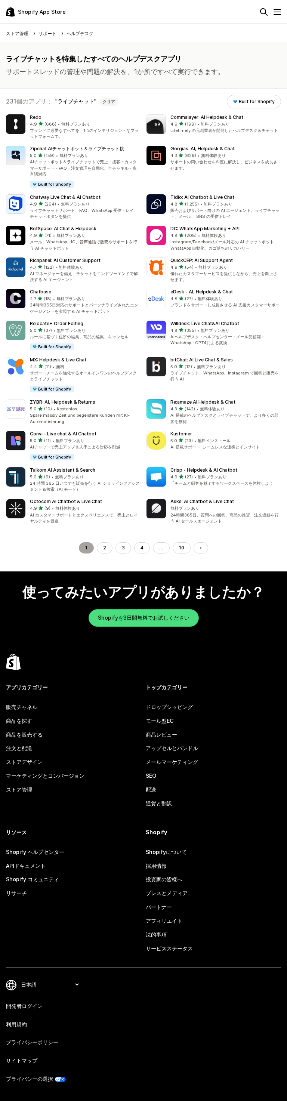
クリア (109, 101)
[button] (73, 127)
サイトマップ (21, 1060)
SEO (151, 775)
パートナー (159, 907)
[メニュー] (277, 12)
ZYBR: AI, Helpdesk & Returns (62, 402)
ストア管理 (19, 789)
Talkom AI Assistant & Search (62, 470)
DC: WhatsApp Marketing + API (205, 228)
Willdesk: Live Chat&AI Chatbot (204, 323)
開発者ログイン (24, 1006)
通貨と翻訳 (159, 803)
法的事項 (156, 934)
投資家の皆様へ (164, 879)
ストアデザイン (24, 762)
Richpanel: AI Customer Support (65, 260)
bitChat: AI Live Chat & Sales (201, 360)
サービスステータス (169, 948)
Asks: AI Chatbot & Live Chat (202, 501)
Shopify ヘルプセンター (35, 852)
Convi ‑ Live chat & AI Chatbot (63, 434)
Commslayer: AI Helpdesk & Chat (206, 117)
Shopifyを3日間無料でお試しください (143, 617)
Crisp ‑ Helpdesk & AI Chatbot (203, 470)
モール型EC (160, 721)
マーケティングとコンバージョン (45, 775)
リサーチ (16, 893)
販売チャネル (21, 707)
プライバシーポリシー (32, 1042)
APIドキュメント (26, 866)
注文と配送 (19, 748)
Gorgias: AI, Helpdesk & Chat (202, 148)
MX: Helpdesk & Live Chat (58, 360)
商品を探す (19, 721)
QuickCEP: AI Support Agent (201, 260)
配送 (151, 789)
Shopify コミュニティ (32, 879)
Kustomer (181, 434)
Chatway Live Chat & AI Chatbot (65, 197)
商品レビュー (161, 734)
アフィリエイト (164, 921)
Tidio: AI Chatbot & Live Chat (202, 197)
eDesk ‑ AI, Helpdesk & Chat (201, 291)
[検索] (264, 12)
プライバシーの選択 (29, 1079)
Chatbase (40, 291)
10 (181, 547)
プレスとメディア (167, 893)
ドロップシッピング (169, 707)
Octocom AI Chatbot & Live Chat (66, 501)
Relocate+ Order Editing (56, 323)
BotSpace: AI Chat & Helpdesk (63, 228)
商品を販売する (24, 734)
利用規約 (16, 1024)
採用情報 (156, 866)
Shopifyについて (166, 852)
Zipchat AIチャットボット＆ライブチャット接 (77, 148)
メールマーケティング (172, 762)
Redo (35, 117)
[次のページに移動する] (201, 547)
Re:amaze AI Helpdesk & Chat (202, 402)
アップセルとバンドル (172, 748)
